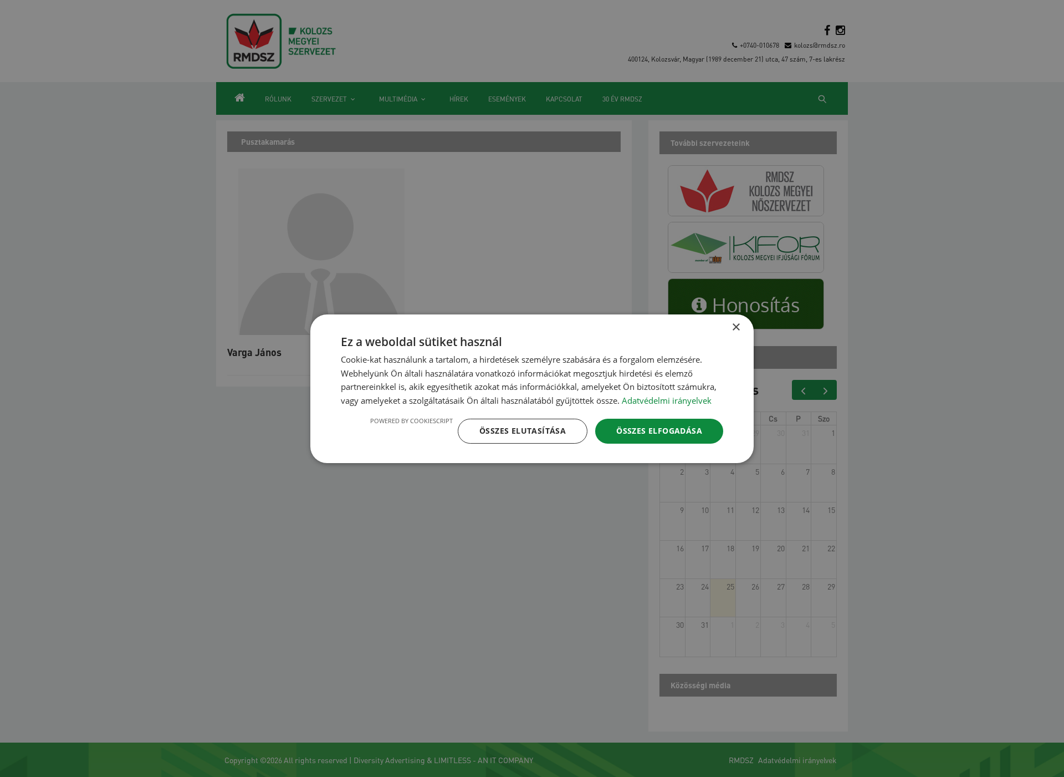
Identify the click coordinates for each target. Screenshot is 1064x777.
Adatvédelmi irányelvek (667, 400)
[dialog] (532, 388)
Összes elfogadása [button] (659, 430)
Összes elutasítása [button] (522, 430)
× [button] (736, 327)
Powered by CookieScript (411, 421)
